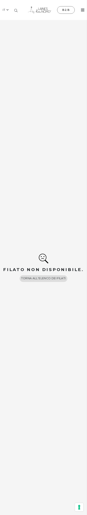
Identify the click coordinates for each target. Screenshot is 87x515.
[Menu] (83, 10)
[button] (5, 10)
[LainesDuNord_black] (39, 10)
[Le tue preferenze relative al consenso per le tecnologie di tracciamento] (79, 507)
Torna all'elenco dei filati (43, 278)
